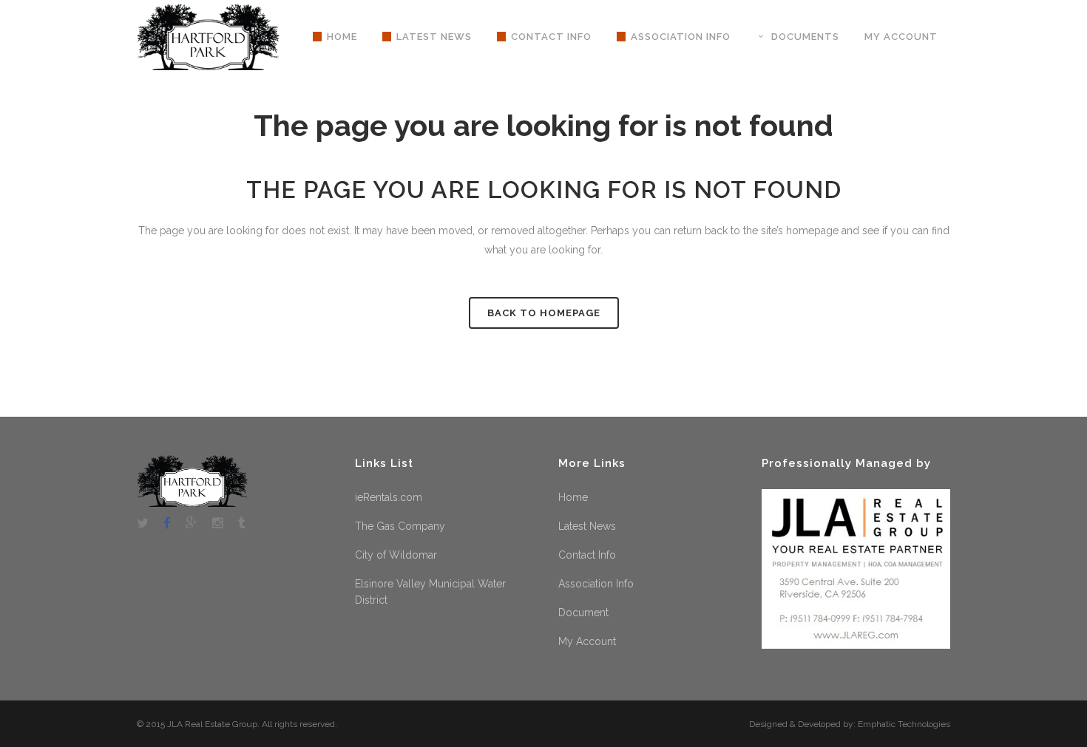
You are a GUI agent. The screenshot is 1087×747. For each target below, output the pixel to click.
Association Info (596, 584)
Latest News (587, 526)
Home (573, 497)
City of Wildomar (396, 555)
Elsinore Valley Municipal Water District (430, 592)
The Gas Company (400, 526)
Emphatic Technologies (904, 724)
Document (583, 612)
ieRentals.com (388, 497)
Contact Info (587, 555)
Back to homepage (543, 312)
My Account (587, 641)
